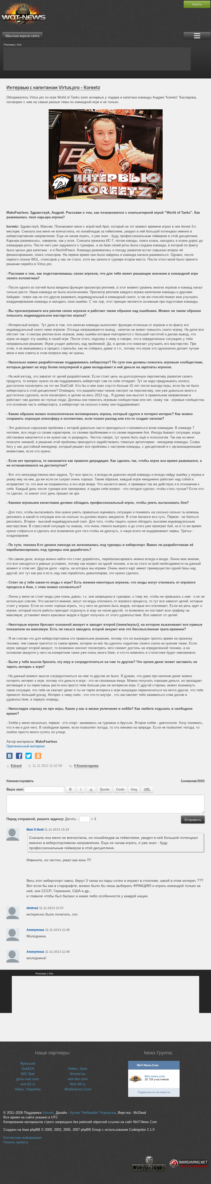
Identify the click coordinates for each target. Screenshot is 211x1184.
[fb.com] (19, 756)
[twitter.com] (28, 756)
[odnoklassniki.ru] (38, 756)
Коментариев (86, 766)
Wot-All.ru (78, 1084)
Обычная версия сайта (22, 36)
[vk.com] (9, 756)
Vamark (48, 1113)
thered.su (77, 1074)
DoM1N (28, 1068)
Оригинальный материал (25, 746)
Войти (196, 4)
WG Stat (27, 1074)
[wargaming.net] (189, 1175)
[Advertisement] (97, 58)
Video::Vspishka (28, 1089)
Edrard (16, 766)
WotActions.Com (77, 1089)
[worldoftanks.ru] (149, 1175)
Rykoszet (27, 1063)
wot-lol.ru (27, 1084)
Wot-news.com (155, 1076)
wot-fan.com (78, 1079)
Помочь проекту (15, 1142)
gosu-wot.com (27, 1079)
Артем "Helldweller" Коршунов (93, 1113)
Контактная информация (22, 1138)
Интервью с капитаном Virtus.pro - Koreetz (53, 87)
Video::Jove (77, 1068)
